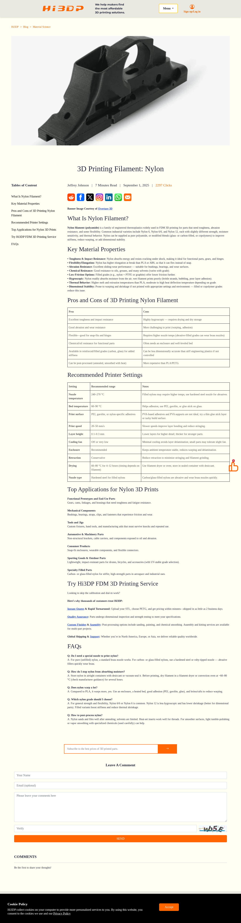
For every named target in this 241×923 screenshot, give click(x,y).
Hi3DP (15, 26)
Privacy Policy (62, 913)
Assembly (95, 624)
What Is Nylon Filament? (26, 196)
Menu (167, 8)
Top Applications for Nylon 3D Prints (33, 229)
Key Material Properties (25, 203)
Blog (25, 26)
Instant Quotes (75, 608)
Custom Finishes (76, 624)
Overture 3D (105, 208)
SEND (121, 838)
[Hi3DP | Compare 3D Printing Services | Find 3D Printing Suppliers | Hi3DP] (63, 8)
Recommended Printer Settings (29, 222)
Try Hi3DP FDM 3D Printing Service (33, 236)
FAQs (14, 244)
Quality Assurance (77, 616)
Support (94, 636)
